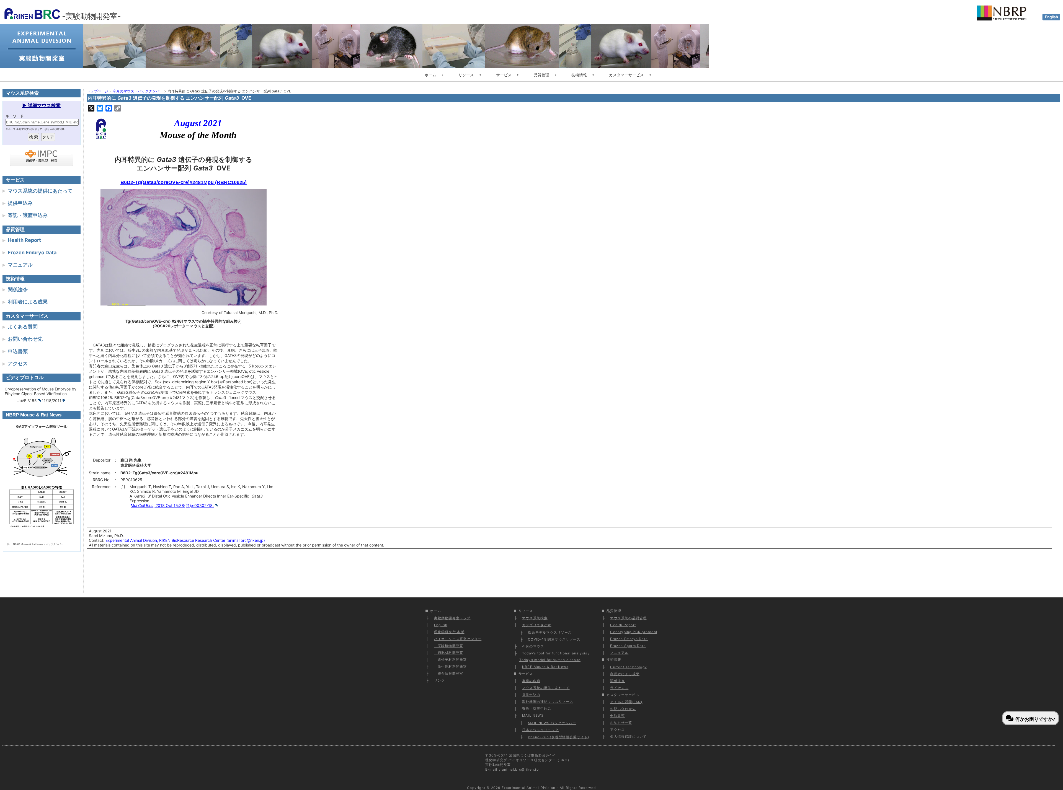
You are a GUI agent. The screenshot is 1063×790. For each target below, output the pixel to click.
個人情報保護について (628, 736)
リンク (439, 680)
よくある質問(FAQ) (626, 702)
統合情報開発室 (448, 673)
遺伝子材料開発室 (450, 659)
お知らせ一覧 (621, 723)
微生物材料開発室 (450, 666)
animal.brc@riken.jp (520, 769)
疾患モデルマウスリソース (550, 632)
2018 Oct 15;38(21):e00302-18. (172, 505)
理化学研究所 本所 (449, 632)
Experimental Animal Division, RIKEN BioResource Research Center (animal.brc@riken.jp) (185, 540)
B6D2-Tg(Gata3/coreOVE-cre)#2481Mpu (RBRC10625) (183, 182)
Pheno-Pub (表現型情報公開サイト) (558, 737)
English (440, 625)
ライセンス (619, 688)
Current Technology (628, 667)
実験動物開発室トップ (452, 618)
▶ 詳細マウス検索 (41, 105)
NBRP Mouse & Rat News (545, 667)
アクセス (18, 363)
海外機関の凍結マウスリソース (547, 702)
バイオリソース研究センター (458, 639)
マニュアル (20, 265)
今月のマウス (533, 646)
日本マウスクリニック (540, 730)
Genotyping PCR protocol (633, 632)
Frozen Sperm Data (628, 646)
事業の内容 (531, 681)
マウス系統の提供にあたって (40, 191)
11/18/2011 (51, 400)
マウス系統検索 (535, 618)
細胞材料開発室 (448, 653)
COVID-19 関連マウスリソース (554, 639)
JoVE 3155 (27, 400)
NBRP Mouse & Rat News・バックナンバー (38, 544)
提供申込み (20, 203)
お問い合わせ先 (25, 339)
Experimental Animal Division (529, 788)
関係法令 (18, 289)
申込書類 (18, 351)
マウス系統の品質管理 (628, 618)
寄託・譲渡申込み (28, 215)
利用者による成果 (28, 302)
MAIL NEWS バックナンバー (552, 723)
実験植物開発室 (448, 646)
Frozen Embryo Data (32, 252)
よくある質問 (23, 327)
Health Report (24, 240)
